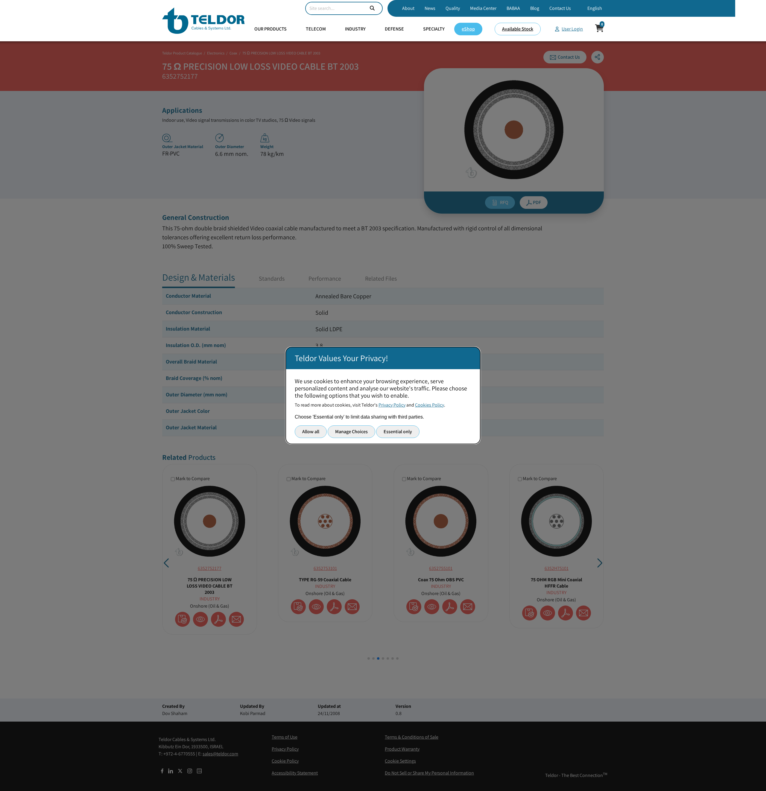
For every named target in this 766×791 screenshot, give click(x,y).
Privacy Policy (392, 405)
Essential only (398, 431)
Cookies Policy (429, 405)
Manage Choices (351, 431)
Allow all (310, 431)
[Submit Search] (372, 8)
